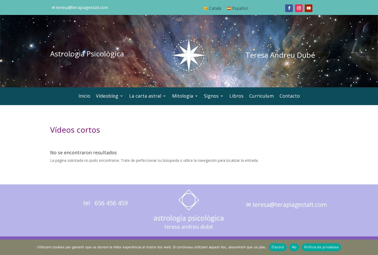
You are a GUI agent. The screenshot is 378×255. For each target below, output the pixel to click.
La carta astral (145, 96)
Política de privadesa (321, 247)
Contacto (290, 96)
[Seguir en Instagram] (299, 8)
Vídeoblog (107, 96)
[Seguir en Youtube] (308, 8)
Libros (236, 96)
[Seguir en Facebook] (289, 8)
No (294, 247)
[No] (371, 247)
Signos (211, 96)
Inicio (84, 96)
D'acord (278, 247)
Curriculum (261, 96)
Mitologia (182, 96)
